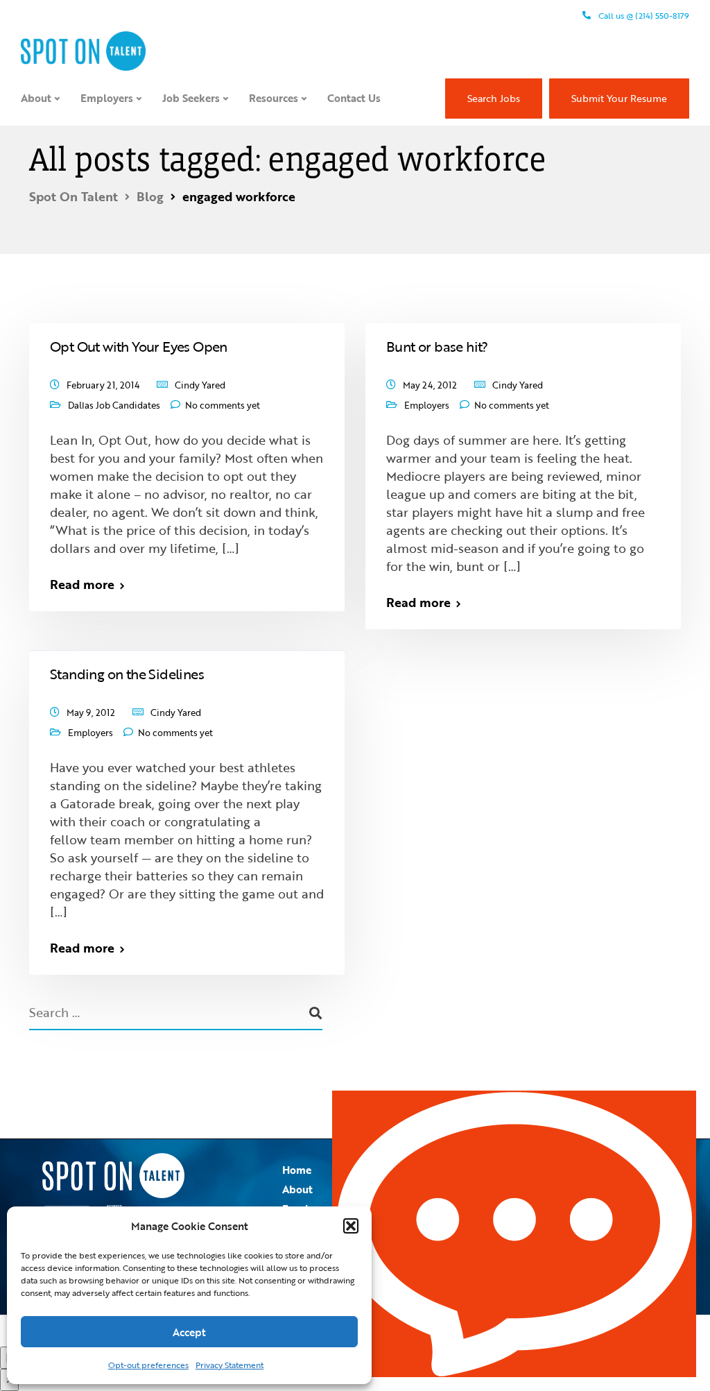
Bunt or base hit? (437, 346)
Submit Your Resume (619, 98)
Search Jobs (493, 98)
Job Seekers (191, 97)
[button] (351, 1226)
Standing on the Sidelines (127, 673)
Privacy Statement (229, 1364)
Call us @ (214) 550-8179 (642, 15)
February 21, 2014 (103, 385)
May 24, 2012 (430, 385)
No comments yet (222, 405)
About (36, 97)
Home (296, 1169)
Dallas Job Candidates (114, 405)
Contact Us (354, 97)
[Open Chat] (514, 1234)
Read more (82, 584)
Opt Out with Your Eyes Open (138, 346)
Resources (273, 97)
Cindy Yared (200, 385)
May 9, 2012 (91, 712)
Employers (106, 97)
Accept (189, 1332)
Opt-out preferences (148, 1364)
